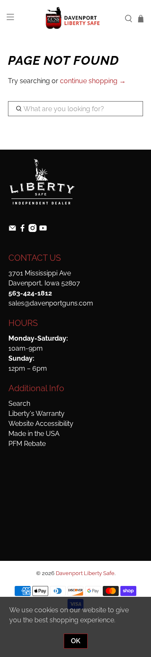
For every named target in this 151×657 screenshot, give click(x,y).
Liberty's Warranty (36, 414)
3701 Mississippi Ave (39, 273)
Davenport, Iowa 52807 (44, 283)
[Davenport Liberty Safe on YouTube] (43, 230)
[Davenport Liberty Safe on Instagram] (32, 230)
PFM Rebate (27, 444)
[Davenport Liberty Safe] (75, 18)
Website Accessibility (40, 424)
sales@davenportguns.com (50, 303)
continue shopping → (93, 81)
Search (19, 403)
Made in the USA (34, 434)
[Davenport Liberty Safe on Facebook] (22, 230)
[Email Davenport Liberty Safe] (12, 230)
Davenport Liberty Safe (85, 573)
